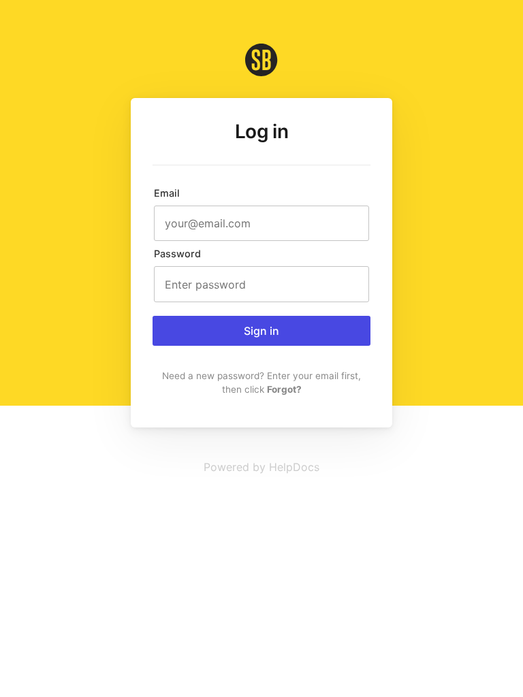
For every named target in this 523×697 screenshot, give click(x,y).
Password (177, 253)
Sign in (261, 331)
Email (167, 193)
